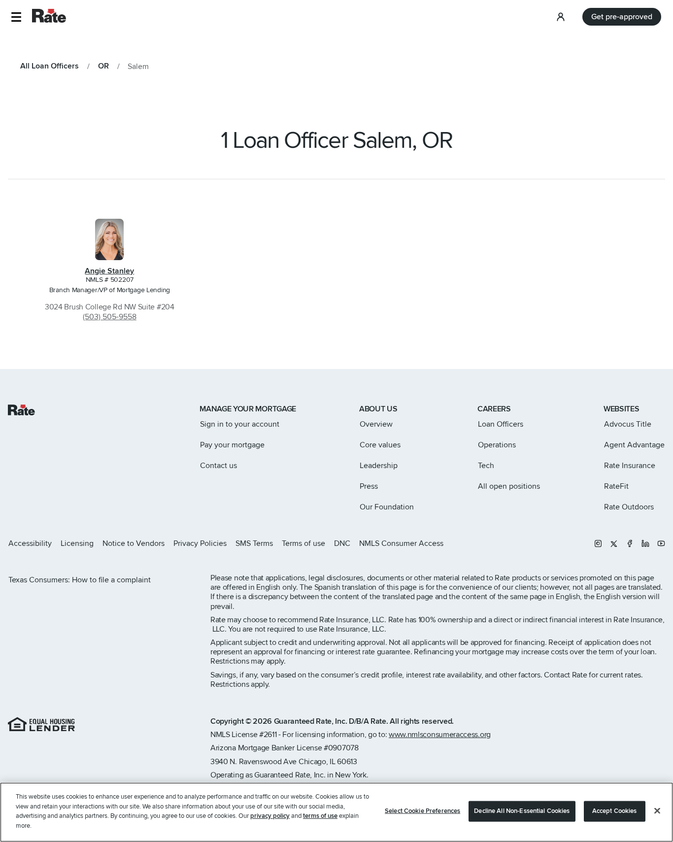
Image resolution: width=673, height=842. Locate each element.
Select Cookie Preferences (422, 811)
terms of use (320, 816)
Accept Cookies (614, 811)
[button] (16, 17)
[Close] (657, 811)
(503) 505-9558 (109, 317)
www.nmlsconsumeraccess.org (440, 735)
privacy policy (270, 816)
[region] (336, 812)
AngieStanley (109, 271)
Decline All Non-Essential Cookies (522, 811)
